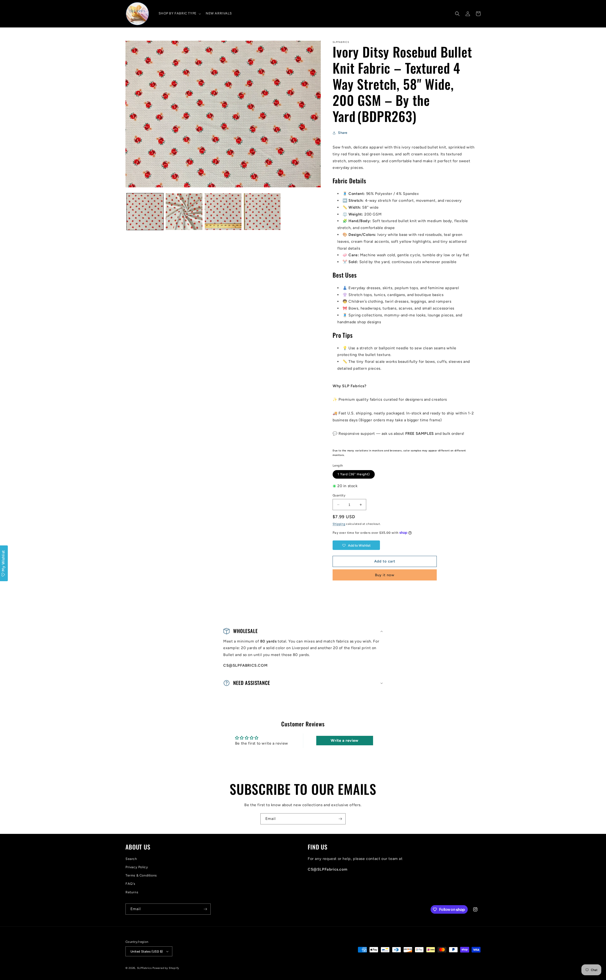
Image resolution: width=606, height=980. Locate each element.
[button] (179, 13)
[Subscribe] (340, 818)
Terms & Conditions (141, 875)
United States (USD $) (146, 951)
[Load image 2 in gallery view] (184, 211)
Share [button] (343, 133)
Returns (131, 892)
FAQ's (130, 884)
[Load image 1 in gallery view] (145, 211)
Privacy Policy (136, 867)
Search (131, 859)
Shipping (339, 524)
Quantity (339, 495)
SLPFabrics (144, 968)
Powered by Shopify (165, 968)
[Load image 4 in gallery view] (262, 211)
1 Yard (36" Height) (354, 474)
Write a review (344, 740)
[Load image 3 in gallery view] (223, 211)
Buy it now (384, 575)
